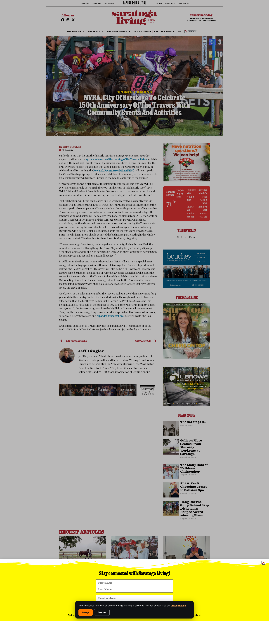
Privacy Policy (178, 605)
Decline (102, 612)
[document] (134, 310)
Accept (85, 612)
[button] (263, 562)
